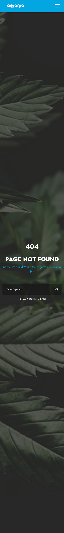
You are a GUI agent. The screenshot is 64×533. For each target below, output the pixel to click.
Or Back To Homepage (32, 299)
